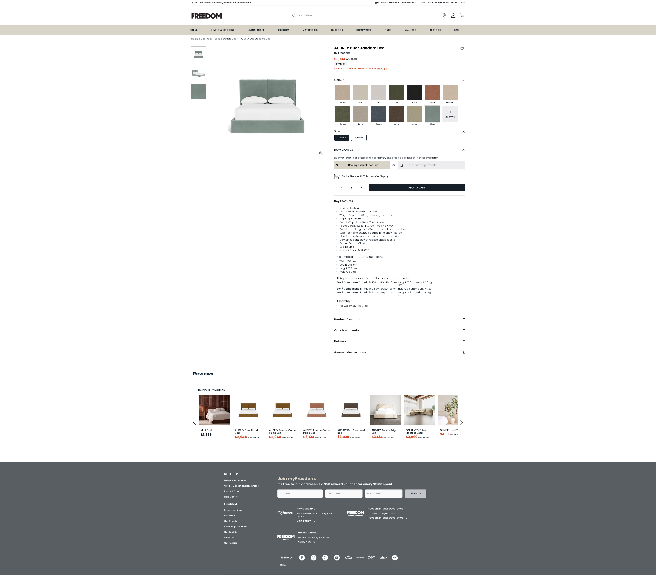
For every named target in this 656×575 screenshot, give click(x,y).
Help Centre (231, 520)
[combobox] (431, 165)
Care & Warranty (346, 330)
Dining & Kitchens (223, 30)
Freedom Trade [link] (307, 556)
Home (194, 38)
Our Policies (230, 567)
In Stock (435, 30)
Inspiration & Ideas (438, 2)
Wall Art (410, 30)
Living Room (256, 30)
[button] (399, 149)
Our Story (229, 539)
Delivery (340, 341)
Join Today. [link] (304, 545)
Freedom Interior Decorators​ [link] (385, 532)
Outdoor (337, 30)
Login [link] (376, 2)
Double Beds (230, 38)
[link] (444, 15)
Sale (457, 30)
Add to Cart (416, 187)
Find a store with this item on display (365, 176)
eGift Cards (458, 2)
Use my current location (363, 165)
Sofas (193, 30)
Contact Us (230, 556)
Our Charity (230, 545)
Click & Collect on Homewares (241, 510)
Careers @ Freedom (235, 550)
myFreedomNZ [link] (306, 532)
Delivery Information (235, 504)
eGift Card (230, 561)
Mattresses (310, 30)
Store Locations (233, 534)
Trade (421, 2)
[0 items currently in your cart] (462, 15)
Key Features (343, 201)
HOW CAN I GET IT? (347, 150)
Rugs (388, 30)
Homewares (363, 30)
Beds (217, 38)
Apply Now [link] (304, 565)
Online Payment (390, 2)
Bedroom (283, 30)
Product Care (231, 515)
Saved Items (409, 2)
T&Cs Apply (382, 68)
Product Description (348, 319)
